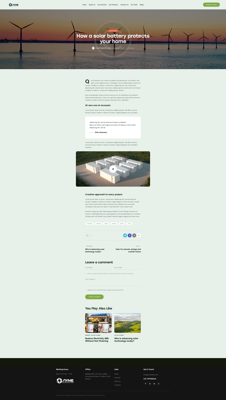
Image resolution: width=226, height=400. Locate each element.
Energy (87, 335)
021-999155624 (149, 379)
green (106, 223)
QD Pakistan (101, 395)
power (122, 223)
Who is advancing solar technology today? (126, 339)
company (89, 223)
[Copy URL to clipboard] (139, 235)
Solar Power (113, 30)
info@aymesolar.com (150, 375)
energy (98, 223)
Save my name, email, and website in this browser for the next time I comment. (110, 273)
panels (114, 223)
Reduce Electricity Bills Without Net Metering (97, 339)
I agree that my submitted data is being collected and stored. (105, 290)
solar (129, 223)
